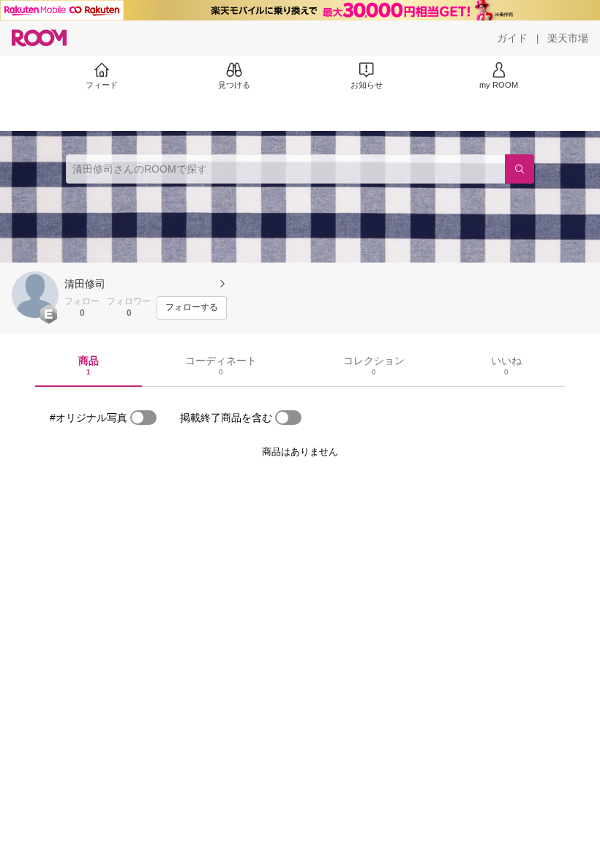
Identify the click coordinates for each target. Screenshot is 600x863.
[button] (35, 294)
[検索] (519, 169)
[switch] (143, 417)
